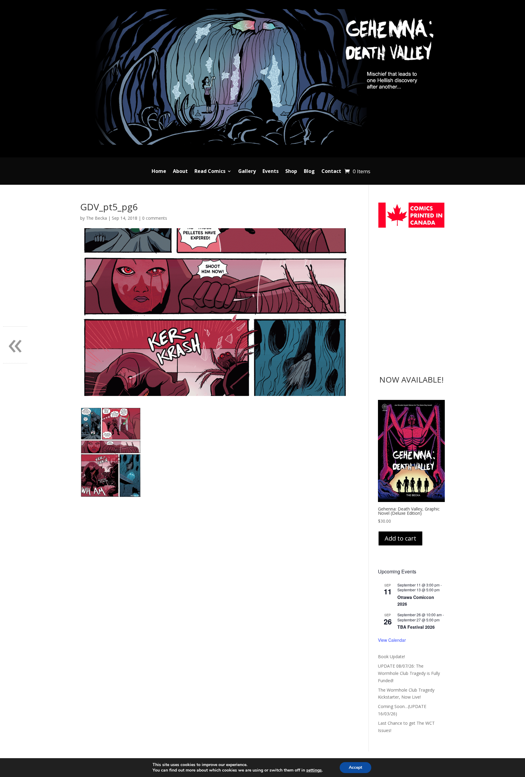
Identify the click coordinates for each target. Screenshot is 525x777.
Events (270, 171)
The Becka (96, 218)
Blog (309, 171)
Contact (331, 171)
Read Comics (209, 171)
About (180, 171)
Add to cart (400, 538)
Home (159, 171)
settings (314, 770)
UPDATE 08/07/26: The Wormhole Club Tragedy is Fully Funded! (409, 673)
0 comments (154, 218)
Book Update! (391, 656)
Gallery (247, 171)
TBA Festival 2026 (416, 627)
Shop (291, 171)
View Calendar (392, 640)
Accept (355, 767)
